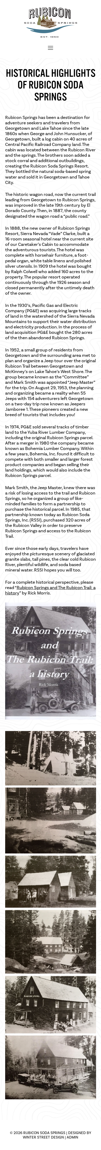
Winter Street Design (43, 1137)
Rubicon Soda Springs (44, 1133)
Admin (72, 1137)
